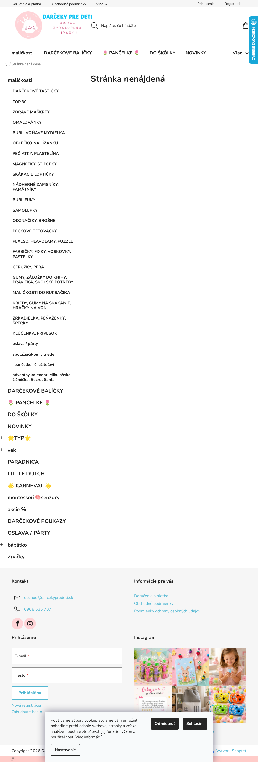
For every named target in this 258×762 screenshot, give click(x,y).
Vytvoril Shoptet (231, 751)
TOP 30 (20, 102)
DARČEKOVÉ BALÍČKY (35, 390)
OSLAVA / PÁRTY (29, 532)
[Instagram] (30, 623)
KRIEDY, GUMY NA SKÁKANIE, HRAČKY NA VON (42, 305)
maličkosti (20, 80)
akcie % (17, 509)
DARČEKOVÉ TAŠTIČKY (36, 91)
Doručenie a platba (26, 4)
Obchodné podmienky (69, 4)
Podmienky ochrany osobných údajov (167, 611)
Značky (16, 556)
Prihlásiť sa (29, 693)
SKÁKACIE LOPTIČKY (33, 174)
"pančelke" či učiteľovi (33, 364)
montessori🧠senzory (34, 497)
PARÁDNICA (23, 461)
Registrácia (232, 3)
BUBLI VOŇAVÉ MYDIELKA (39, 133)
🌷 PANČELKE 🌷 (29, 402)
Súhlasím (195, 723)
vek (12, 450)
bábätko (17, 544)
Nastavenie (65, 750)
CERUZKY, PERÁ (28, 267)
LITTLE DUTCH (26, 473)
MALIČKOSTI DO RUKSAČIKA (41, 292)
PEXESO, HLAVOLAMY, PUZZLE (43, 241)
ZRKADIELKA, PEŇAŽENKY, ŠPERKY (39, 320)
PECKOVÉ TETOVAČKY (35, 231)
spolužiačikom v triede (33, 354)
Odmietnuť (165, 723)
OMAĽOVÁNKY (27, 122)
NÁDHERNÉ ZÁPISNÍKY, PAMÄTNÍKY (36, 187)
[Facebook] (17, 623)
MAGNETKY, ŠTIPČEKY (35, 164)
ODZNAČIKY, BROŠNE (34, 221)
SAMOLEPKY (25, 210)
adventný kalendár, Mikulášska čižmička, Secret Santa (42, 377)
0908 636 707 (37, 609)
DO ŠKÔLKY (23, 414)
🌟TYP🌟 (19, 438)
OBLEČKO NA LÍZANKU (35, 143)
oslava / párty (25, 343)
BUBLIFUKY (24, 200)
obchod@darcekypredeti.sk (48, 597)
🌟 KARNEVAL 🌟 (30, 485)
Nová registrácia (26, 705)
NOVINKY (20, 426)
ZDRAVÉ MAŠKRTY (31, 112)
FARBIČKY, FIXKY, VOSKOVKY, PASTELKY (42, 254)
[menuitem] (23, 52)
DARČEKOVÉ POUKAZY (37, 521)
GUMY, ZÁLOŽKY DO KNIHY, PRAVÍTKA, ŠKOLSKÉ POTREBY (43, 280)
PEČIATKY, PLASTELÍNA (36, 153)
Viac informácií (88, 737)
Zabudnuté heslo (27, 712)
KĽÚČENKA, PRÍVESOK (35, 333)
